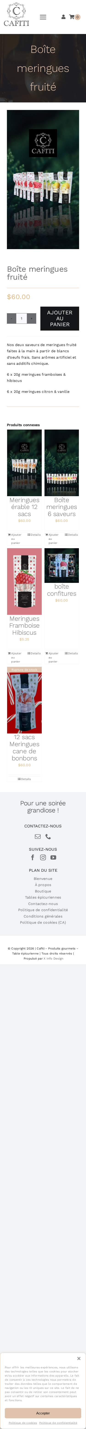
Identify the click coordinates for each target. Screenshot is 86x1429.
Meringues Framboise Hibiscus (24, 625)
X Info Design (53, 958)
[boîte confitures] (61, 565)
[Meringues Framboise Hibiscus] (24, 581)
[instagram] (43, 857)
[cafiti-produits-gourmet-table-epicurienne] (16, 4)
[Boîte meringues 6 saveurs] (61, 463)
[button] (79, 1358)
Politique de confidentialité (58, 1422)
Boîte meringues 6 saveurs (61, 507)
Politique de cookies (23, 1422)
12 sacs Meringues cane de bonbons (24, 747)
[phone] (48, 836)
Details (36, 534)
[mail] (38, 836)
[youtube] (53, 857)
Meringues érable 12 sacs (24, 507)
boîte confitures (61, 590)
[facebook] (33, 857)
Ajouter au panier (59, 318)
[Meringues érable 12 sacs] (24, 463)
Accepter (43, 1413)
